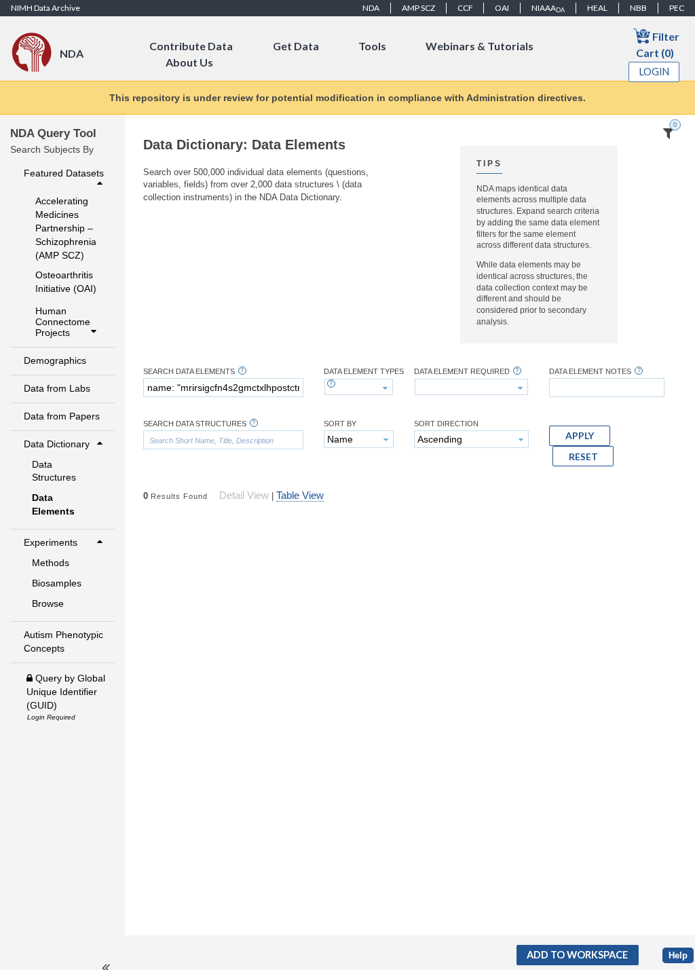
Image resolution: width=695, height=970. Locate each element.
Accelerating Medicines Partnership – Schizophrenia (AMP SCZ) (65, 228)
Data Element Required (462, 371)
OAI (502, 8)
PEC (676, 8)
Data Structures (54, 471)
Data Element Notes (590, 371)
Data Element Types (364, 371)
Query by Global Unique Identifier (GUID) (65, 692)
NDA (370, 8)
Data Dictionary (57, 444)
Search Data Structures (194, 424)
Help (678, 955)
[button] (579, 436)
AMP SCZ (418, 8)
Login (654, 71)
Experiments (50, 542)
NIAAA (548, 8)
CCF (465, 8)
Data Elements (53, 504)
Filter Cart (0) (657, 44)
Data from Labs (57, 388)
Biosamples (56, 583)
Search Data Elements (189, 371)
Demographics (55, 360)
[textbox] (223, 387)
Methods (50, 562)
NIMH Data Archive (45, 8)
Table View (300, 495)
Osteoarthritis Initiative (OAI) (65, 281)
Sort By (340, 424)
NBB (638, 8)
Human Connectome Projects (62, 321)
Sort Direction (446, 424)
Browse (48, 603)
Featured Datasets (64, 173)
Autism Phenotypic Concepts (63, 641)
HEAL (597, 8)
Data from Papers (62, 416)
